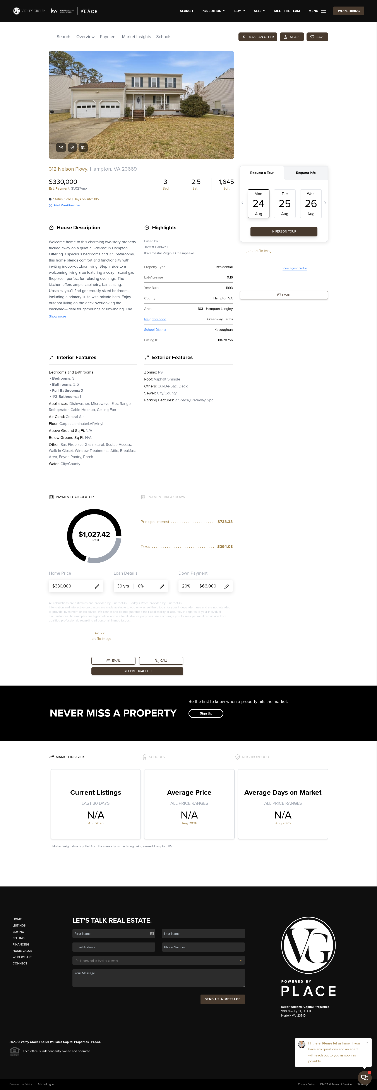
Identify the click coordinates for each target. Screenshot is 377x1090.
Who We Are (22, 957)
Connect (20, 963)
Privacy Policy (306, 1084)
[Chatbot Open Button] (365, 1078)
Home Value (22, 951)
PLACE (96, 1042)
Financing (21, 944)
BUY (237, 11)
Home (17, 919)
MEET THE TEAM (287, 11)
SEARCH (186, 11)
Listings (19, 925)
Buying (18, 932)
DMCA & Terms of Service (336, 1084)
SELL (257, 11)
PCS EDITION (211, 11)
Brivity (28, 1084)
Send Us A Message (223, 999)
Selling (18, 938)
